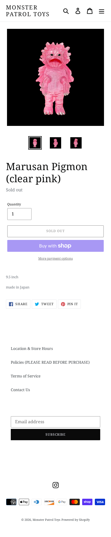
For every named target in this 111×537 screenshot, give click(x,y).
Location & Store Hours (32, 348)
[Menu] (101, 11)
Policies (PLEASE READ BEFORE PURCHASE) (50, 362)
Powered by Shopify (75, 520)
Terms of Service (25, 375)
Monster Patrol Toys (28, 11)
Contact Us (20, 389)
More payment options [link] (55, 258)
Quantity (14, 204)
